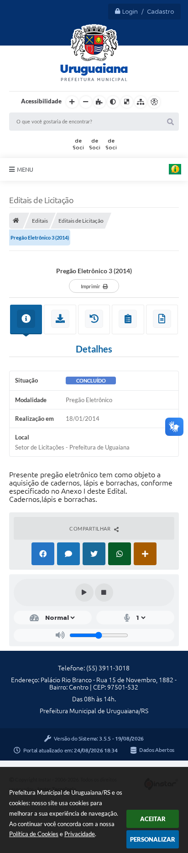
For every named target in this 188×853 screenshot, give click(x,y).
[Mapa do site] (140, 102)
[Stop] (104, 592)
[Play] (84, 592)
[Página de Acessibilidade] (154, 102)
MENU (25, 169)
